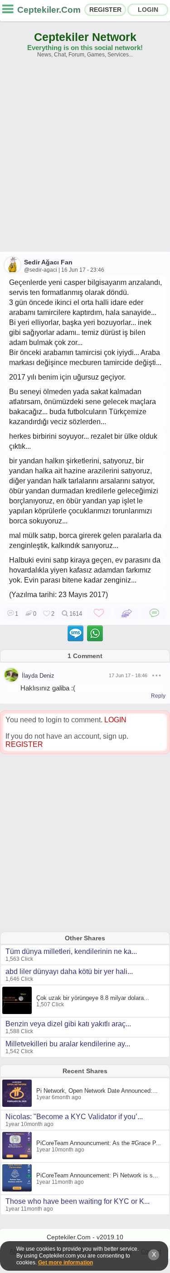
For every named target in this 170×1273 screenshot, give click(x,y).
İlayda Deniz (38, 675)
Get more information (65, 1262)
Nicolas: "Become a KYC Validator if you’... (74, 1117)
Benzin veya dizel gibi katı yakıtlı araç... (68, 1024)
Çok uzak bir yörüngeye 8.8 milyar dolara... (92, 997)
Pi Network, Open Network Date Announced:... (97, 1090)
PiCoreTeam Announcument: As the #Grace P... (98, 1143)
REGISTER (105, 9)
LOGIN (148, 9)
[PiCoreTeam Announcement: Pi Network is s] (18, 1190)
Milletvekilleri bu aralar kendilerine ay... (67, 1044)
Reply (158, 696)
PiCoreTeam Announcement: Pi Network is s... (97, 1175)
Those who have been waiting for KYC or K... (77, 1201)
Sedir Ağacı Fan (48, 262)
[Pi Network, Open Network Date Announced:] (18, 1105)
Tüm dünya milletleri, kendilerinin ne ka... (71, 951)
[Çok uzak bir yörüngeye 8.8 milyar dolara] (18, 1012)
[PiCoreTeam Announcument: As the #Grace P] (18, 1157)
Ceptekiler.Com (49, 10)
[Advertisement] (85, 159)
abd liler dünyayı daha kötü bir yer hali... (69, 971)
